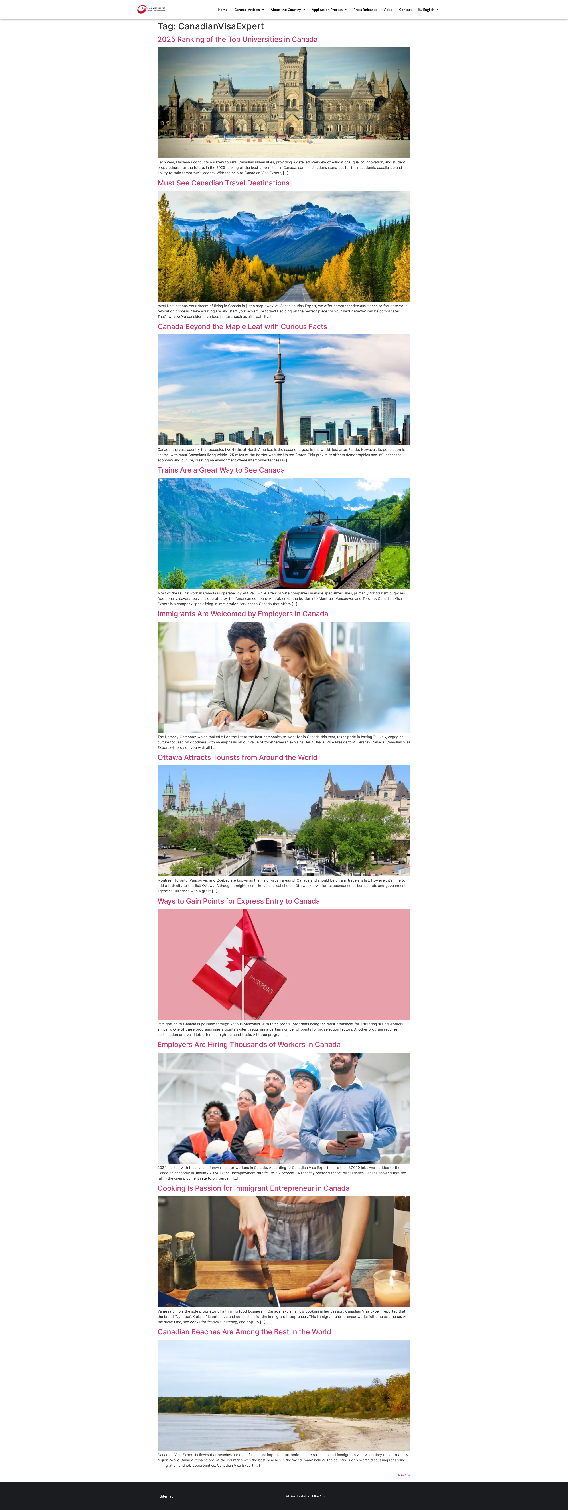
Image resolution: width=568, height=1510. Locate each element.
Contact (405, 9)
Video (388, 9)
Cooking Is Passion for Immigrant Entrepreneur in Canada (254, 1188)
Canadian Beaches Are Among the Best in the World (244, 1331)
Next (404, 1475)
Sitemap (167, 1496)
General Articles (247, 9)
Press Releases (365, 9)
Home (223, 9)
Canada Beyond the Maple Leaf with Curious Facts (242, 326)
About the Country (286, 9)
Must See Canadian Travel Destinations (224, 183)
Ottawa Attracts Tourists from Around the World (238, 757)
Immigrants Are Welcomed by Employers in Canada (243, 613)
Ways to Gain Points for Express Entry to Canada (239, 901)
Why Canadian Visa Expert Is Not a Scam (305, 1496)
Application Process (327, 9)
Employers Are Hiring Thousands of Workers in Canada (249, 1044)
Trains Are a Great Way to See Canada (221, 470)
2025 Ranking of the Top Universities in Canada (238, 39)
